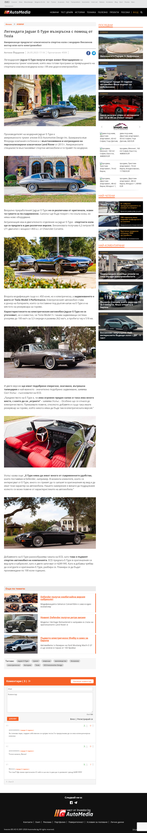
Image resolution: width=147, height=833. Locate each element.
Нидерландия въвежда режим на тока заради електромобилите (119, 275)
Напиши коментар (82, 681)
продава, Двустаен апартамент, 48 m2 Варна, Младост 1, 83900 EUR (130, 182)
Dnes (20, 2)
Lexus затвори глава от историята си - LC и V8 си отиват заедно (119, 116)
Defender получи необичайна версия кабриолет (62, 598)
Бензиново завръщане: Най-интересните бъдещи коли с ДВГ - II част (120, 335)
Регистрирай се (85, 719)
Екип (37, 822)
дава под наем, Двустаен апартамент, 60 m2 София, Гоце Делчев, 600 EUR (129, 137)
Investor (14, 2)
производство (60, 661)
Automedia (85, 2)
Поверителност (76, 822)
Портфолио (59, 822)
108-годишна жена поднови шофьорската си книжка (130, 219)
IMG (7, 2)
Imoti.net (94, 2)
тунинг (35, 661)
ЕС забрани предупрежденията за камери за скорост (130, 205)
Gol (48, 2)
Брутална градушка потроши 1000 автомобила (129, 233)
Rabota (101, 2)
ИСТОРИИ (80, 12)
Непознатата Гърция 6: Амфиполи (119, 56)
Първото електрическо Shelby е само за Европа (64, 639)
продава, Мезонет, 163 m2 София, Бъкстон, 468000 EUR (130, 151)
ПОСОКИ (125, 12)
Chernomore (9, 6)
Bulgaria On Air (40, 2)
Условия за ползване (97, 822)
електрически (14, 665)
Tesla (37, 665)
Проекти (114, 12)
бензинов (75, 661)
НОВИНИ (54, 12)
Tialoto (53, 2)
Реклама (47, 822)
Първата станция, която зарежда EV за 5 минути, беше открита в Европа (120, 305)
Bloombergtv (28, 2)
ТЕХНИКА (91, 12)
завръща (46, 661)
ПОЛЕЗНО (103, 12)
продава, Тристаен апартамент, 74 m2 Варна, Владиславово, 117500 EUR (130, 167)
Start (121, 2)
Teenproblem (75, 2)
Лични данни (117, 822)
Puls (67, 2)
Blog (116, 2)
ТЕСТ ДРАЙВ (67, 12)
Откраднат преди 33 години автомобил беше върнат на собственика (116, 84)
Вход (135, 12)
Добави (13, 719)
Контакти (27, 822)
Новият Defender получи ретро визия (62, 617)
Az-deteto (109, 2)
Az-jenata (61, 2)
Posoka (127, 2)
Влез (72, 719)
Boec (133, 2)
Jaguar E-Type (23, 661)
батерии (27, 665)
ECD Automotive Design (53, 665)
